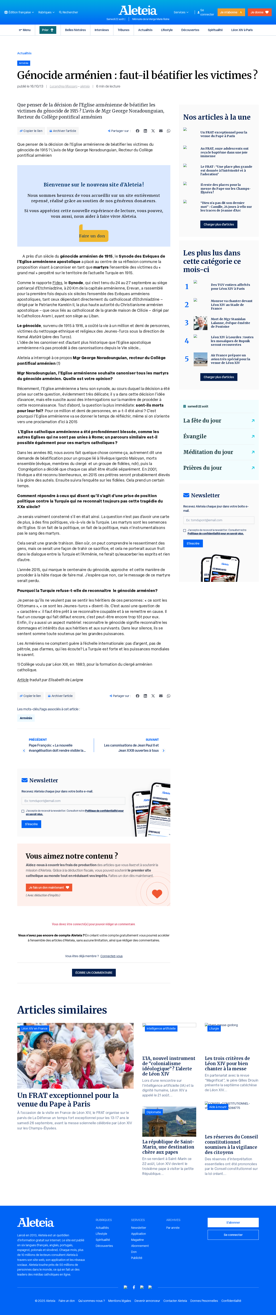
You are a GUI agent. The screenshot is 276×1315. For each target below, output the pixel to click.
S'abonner (233, 1222)
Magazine (137, 1240)
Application (138, 1234)
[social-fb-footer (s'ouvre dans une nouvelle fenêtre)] (134, 1287)
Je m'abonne (228, 12)
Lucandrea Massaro (63, 86)
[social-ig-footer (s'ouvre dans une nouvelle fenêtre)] (150, 1287)
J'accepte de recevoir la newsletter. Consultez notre (75, 812)
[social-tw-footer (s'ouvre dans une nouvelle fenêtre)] (142, 1287)
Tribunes (123, 30)
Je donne (257, 12)
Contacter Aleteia (175, 1301)
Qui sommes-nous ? (91, 1301)
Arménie (26, 718)
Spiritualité (215, 30)
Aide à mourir (218, 1107)
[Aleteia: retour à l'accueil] (138, 9)
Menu (27, 30)
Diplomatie (154, 1112)
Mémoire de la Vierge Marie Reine (150, 19)
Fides (57, 282)
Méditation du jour (208, 452)
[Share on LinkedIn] (145, 131)
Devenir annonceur (147, 1301)
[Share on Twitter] (153, 131)
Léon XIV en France (34, 1028)
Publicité (136, 1258)
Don (134, 1252)
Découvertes (190, 30)
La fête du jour (202, 420)
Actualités (145, 30)
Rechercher (70, 12)
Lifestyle (167, 30)
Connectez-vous (111, 956)
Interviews (102, 30)
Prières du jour (202, 468)
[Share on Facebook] (137, 131)
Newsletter (138, 1228)
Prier (45, 30)
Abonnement (140, 1246)
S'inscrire (31, 824)
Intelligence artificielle (161, 1028)
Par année (173, 1228)
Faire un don (92, 235)
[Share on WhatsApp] (168, 131)
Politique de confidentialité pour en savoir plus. (216, 533)
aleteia (85, 86)
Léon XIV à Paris (242, 30)
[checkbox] (23, 811)
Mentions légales (119, 1301)
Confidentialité (231, 1301)
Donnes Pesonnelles (204, 1301)
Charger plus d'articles (219, 224)
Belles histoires (75, 30)
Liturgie (214, 1028)
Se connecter (207, 12)
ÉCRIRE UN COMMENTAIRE (93, 973)
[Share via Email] (161, 131)
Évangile (194, 436)
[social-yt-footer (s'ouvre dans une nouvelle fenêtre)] (126, 1287)
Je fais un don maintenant (46, 887)
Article (23, 679)
